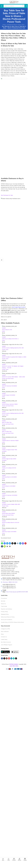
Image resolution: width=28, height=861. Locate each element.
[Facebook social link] (2, 658)
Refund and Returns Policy (8, 617)
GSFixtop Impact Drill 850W (9, 531)
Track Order (4, 606)
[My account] (26, 6)
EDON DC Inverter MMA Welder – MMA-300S (13, 376)
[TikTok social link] (16, 658)
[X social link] (4, 658)
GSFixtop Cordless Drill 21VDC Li (10, 338)
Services (3, 601)
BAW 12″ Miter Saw (6, 431)
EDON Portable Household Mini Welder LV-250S (14, 357)
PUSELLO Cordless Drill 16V (9, 468)
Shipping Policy (5, 614)
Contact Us (4, 636)
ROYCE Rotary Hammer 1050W (10, 404)
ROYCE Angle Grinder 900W (9, 458)
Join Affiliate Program (6, 644)
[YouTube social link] (9, 658)
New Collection (5, 631)
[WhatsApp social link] (14, 658)
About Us (3, 603)
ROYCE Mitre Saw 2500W (8, 513)
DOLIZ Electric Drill (7, 329)
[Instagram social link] (7, 658)
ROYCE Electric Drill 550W (8, 486)
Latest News (4, 639)
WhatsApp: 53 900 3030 (10, 582)
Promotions (4, 598)
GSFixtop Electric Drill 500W (9, 477)
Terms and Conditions (6, 619)
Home (4, 24)
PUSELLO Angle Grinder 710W (9, 449)
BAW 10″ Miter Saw (7, 422)
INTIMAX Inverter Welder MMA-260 (11, 504)
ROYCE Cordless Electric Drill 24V (10, 522)
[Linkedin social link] (11, 658)
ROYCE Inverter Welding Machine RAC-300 (13, 347)
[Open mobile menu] (1, 6)
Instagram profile (5, 628)
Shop (2, 634)
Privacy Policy (4, 611)
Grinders (4, 451)
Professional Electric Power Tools (15, 24)
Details (4, 328)
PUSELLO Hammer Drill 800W (9, 495)
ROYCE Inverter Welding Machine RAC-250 (13, 413)
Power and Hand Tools (7, 378)
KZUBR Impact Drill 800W (8, 395)
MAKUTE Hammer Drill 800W (9, 386)
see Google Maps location (18, 307)
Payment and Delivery (6, 609)
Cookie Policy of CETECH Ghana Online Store (12, 622)
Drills (3, 331)
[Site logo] (14, 1)
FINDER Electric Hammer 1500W (10, 440)
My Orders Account (6, 642)
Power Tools (5, 349)
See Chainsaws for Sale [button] (7, 195)
